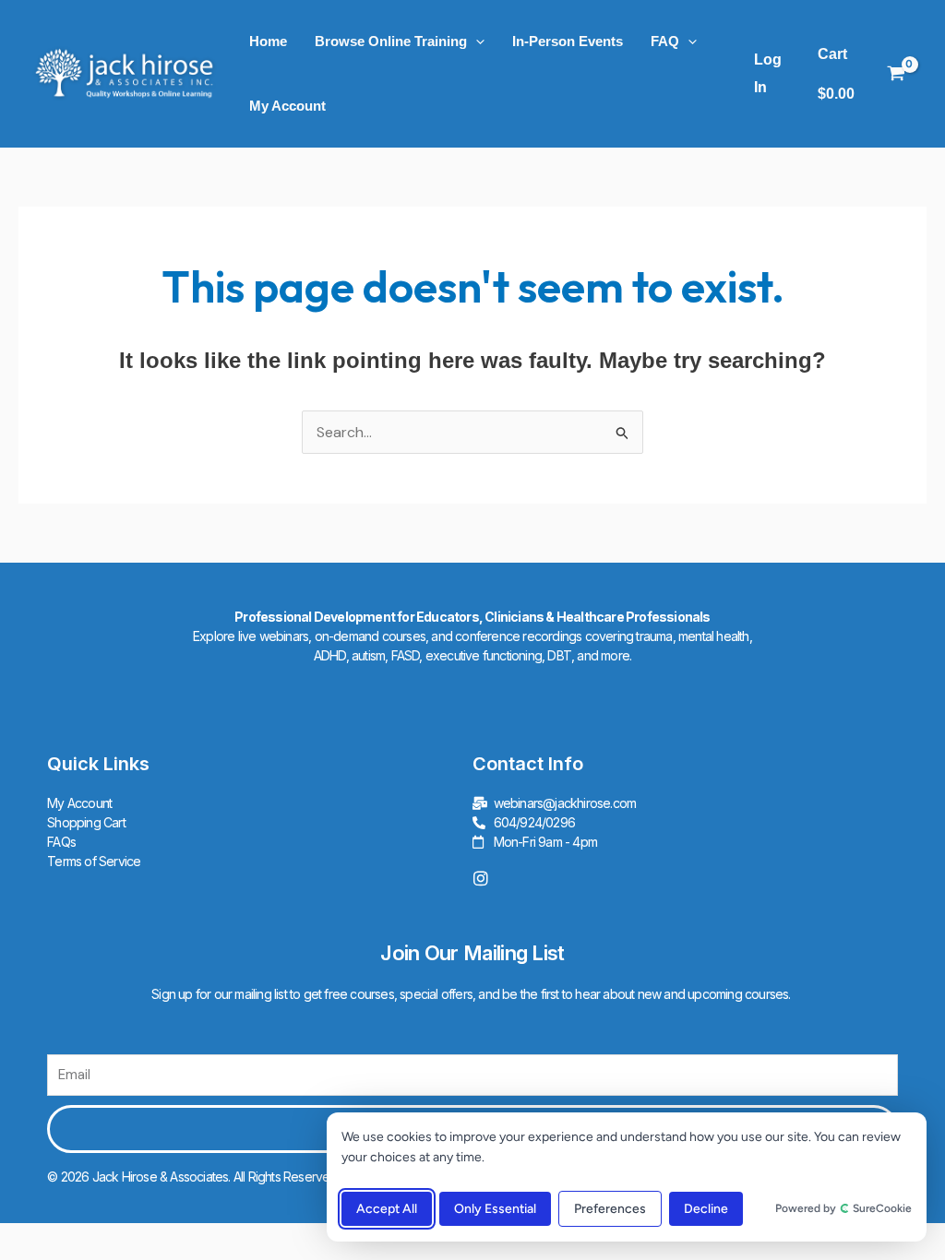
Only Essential (495, 1209)
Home (268, 41)
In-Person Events (567, 41)
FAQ (665, 41)
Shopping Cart (86, 822)
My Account (287, 105)
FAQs (61, 842)
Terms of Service (93, 861)
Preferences (610, 1209)
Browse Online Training (391, 41)
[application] (475, 41)
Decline (706, 1209)
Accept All (386, 1209)
